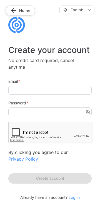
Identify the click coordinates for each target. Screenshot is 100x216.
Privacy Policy (23, 159)
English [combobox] (77, 9)
